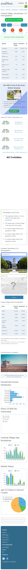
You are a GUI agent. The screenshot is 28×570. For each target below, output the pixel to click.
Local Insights (5, 547)
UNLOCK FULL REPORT (15, 19)
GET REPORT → (14, 111)
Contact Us (4, 542)
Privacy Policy (5, 539)
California (8, 9)
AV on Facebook (7, 558)
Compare (14, 297)
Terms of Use (5, 537)
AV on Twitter (3, 558)
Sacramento (15, 9)
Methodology (5, 534)
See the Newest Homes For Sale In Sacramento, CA (15, 152)
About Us (4, 532)
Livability (20, 3)
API (3, 552)
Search (2, 9)
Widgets (4, 549)
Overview (3, 25)
